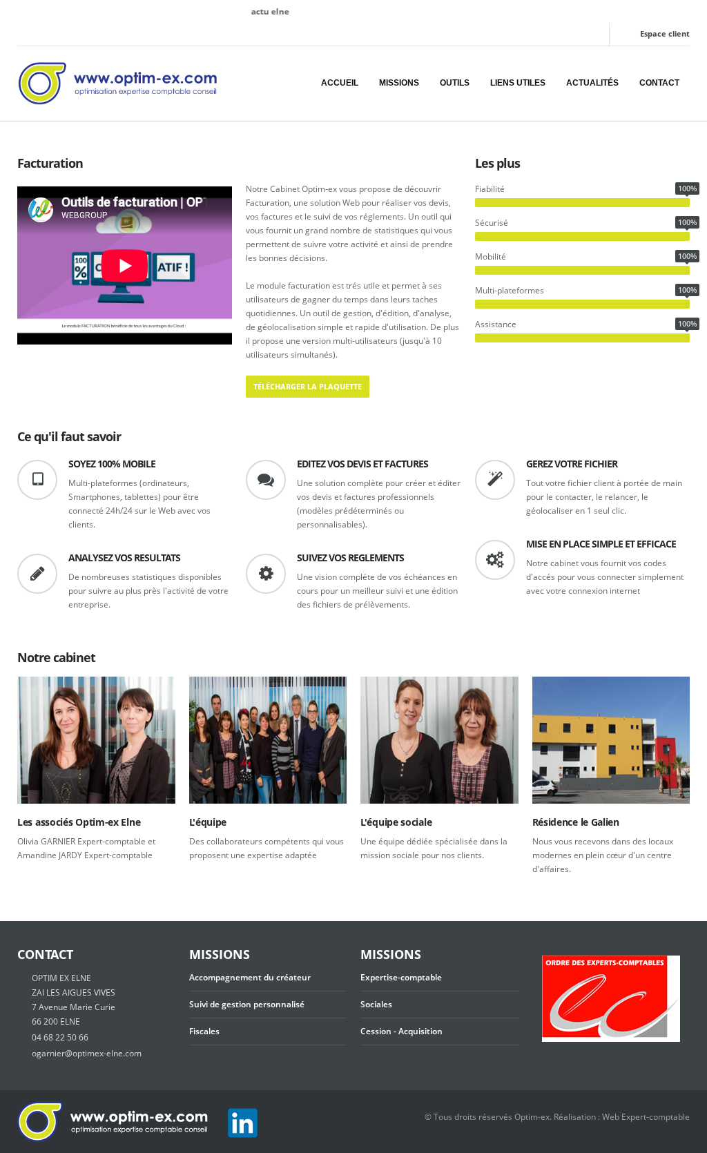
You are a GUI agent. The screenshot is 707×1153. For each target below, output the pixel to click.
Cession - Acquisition (401, 1031)
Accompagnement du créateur (250, 977)
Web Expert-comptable (646, 1117)
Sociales (376, 1004)
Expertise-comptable (401, 977)
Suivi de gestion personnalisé (246, 1004)
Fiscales (204, 1031)
